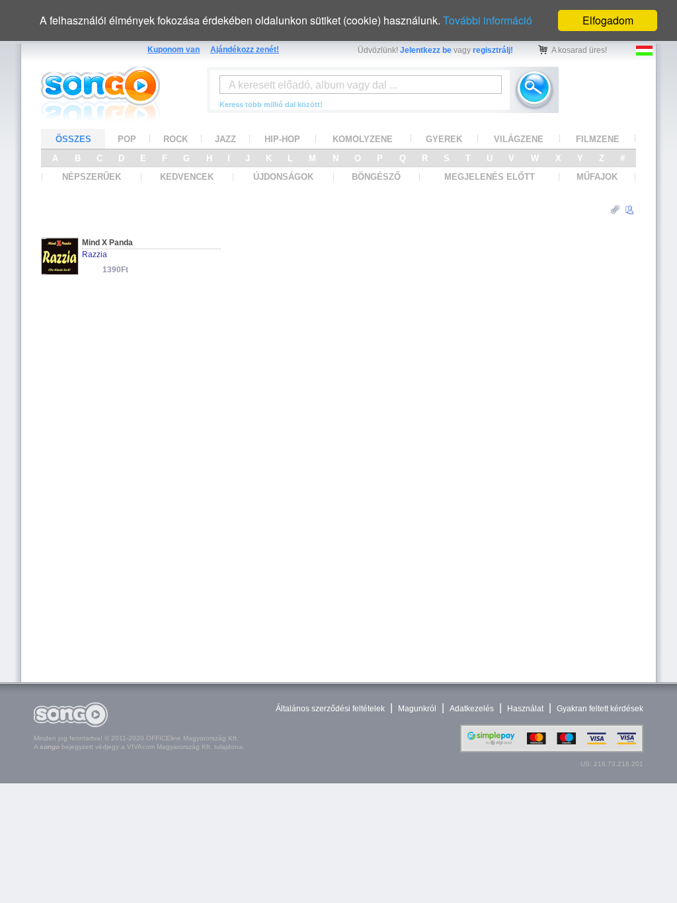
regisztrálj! (493, 50)
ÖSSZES (73, 139)
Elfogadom (607, 20)
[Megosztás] (615, 210)
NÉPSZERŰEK (91, 177)
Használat (525, 708)
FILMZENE (597, 139)
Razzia (94, 254)
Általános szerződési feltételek (330, 708)
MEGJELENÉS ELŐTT (489, 177)
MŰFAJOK (597, 177)
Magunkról (417, 708)
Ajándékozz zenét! (244, 49)
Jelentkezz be (426, 50)
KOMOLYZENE (363, 139)
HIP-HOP (282, 139)
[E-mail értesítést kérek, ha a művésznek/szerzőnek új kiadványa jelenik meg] (629, 210)
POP (127, 139)
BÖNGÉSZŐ (376, 177)
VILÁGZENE (518, 139)
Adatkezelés (472, 708)
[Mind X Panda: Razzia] (60, 270)
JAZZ (225, 139)
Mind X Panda (107, 242)
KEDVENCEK (187, 177)
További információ (487, 20)
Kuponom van (173, 49)
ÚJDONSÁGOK (283, 177)
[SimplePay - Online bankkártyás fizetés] (551, 749)
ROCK (175, 139)
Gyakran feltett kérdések (600, 708)
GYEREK (444, 139)
